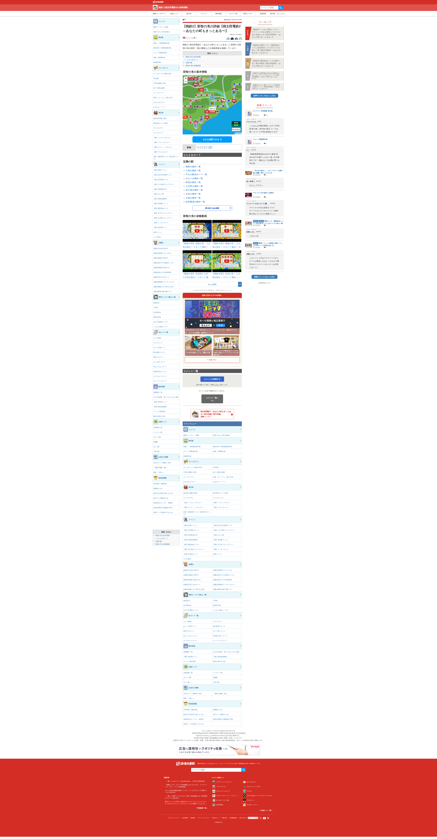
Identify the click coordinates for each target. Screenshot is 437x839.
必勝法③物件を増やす (160, 258)
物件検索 (218, 13)
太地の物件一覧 (193, 198)
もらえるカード (162, 538)
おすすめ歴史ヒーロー (160, 322)
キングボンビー (158, 133)
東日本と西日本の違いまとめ (163, 493)
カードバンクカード (160, 381)
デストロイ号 (157, 128)
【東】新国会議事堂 (160, 199)
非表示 (168, 532)
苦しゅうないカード (160, 367)
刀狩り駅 (156, 451)
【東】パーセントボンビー (162, 137)
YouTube (264, 818)
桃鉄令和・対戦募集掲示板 (162, 48)
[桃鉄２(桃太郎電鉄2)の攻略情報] (158, 3)
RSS (268, 818)
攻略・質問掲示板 (159, 57)
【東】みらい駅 (158, 194)
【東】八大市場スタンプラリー (163, 184)
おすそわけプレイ (159, 102)
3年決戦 (156, 78)
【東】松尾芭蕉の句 (160, 189)
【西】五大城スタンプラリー (163, 218)
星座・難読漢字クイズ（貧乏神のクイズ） (166, 158)
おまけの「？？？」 (160, 107)
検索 (280, 8)
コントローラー (158, 93)
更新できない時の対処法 (161, 32)
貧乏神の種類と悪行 (160, 118)
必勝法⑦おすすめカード (161, 277)
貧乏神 (189, 13)
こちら (216, 384)
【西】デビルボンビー (160, 152)
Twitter (260, 818)
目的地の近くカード (160, 371)
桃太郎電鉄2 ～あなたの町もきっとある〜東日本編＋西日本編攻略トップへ (216, 414)
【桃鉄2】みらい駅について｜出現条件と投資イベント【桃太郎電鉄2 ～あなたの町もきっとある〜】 (266, 86)
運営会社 (224, 817)
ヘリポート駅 (157, 432)
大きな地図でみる (211, 139)
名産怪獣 (263, 13)
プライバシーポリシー (204, 817)
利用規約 (192, 817)
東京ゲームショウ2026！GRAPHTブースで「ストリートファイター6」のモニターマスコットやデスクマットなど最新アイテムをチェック (186, 803)
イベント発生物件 (159, 411)
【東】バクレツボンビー (161, 142)
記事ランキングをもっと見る (264, 96)
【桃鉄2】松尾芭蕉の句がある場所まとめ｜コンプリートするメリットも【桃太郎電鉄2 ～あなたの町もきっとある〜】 (266, 75)
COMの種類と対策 (159, 83)
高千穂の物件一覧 (194, 190)
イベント (204, 13)
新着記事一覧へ (203, 808)
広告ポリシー (216, 817)
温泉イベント (157, 232)
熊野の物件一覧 (193, 167)
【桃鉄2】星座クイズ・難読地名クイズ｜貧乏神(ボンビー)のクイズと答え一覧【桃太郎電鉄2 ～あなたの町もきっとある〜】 (266, 49)
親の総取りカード (159, 352)
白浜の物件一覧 (193, 194)
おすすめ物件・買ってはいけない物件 (166, 397)
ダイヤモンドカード (160, 376)
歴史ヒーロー (248, 13)
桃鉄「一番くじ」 (159, 472)
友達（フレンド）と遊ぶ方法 (163, 97)
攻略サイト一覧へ (266, 810)
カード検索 (157, 338)
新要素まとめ (157, 488)
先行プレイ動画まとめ (160, 498)
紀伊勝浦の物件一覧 (195, 202)
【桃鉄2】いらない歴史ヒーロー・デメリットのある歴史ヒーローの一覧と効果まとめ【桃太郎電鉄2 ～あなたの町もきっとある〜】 (266, 33)
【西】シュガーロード (160, 223)
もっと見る (212, 284)
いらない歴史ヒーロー (160, 327)
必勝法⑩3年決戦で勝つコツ (162, 291)
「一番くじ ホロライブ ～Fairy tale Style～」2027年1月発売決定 (185, 781)
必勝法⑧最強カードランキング (163, 282)
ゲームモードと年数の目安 (162, 74)
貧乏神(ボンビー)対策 (160, 123)
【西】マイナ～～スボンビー (163, 147)
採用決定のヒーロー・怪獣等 (163, 503)
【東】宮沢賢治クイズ (160, 179)
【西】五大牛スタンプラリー (163, 213)
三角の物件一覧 (193, 170)
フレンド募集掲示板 (160, 53)
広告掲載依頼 (233, 817)
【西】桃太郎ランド (160, 227)
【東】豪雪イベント (160, 170)
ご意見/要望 (184, 817)
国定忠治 (156, 303)
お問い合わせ (243, 817)
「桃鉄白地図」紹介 (160, 467)
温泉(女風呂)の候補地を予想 (162, 507)
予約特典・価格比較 (160, 484)
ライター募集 (254, 818)
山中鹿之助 (157, 312)
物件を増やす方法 (159, 416)
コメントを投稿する (212, 379)
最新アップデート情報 (160, 27)
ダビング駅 (157, 437)
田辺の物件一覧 (193, 182)
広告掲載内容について (264, 282)
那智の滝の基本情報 (162, 535)
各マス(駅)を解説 (159, 88)
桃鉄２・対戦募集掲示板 (161, 43)
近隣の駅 (158, 541)
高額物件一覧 (157, 392)
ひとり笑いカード (159, 362)
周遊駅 (155, 442)
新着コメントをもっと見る (264, 277)
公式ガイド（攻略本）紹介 (162, 463)
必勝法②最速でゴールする (162, 253)
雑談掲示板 (157, 62)
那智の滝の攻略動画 (162, 544)
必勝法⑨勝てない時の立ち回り (163, 287)
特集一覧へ (213, 360)
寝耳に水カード (158, 357)
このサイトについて (173, 817)
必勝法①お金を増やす (160, 248)
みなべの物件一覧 (194, 178)
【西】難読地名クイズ (160, 208)
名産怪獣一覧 (157, 427)
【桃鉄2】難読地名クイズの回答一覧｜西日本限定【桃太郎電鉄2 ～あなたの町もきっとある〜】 (266, 63)
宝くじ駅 (156, 447)
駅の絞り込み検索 (212, 208)
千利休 (155, 307)
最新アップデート (159, 13)
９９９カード (157, 343)
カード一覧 (233, 13)
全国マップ (174, 13)
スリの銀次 (157, 237)
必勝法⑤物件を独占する (161, 267)
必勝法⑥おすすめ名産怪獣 (162, 272)
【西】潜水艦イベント (160, 203)
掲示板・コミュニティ (277, 13)
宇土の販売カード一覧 (196, 174)
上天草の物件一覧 (194, 186)
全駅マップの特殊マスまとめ (163, 512)
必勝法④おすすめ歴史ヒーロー (163, 263)
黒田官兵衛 (157, 317)
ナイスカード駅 (204, 147)
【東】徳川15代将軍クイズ (162, 175)
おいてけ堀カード (159, 347)
